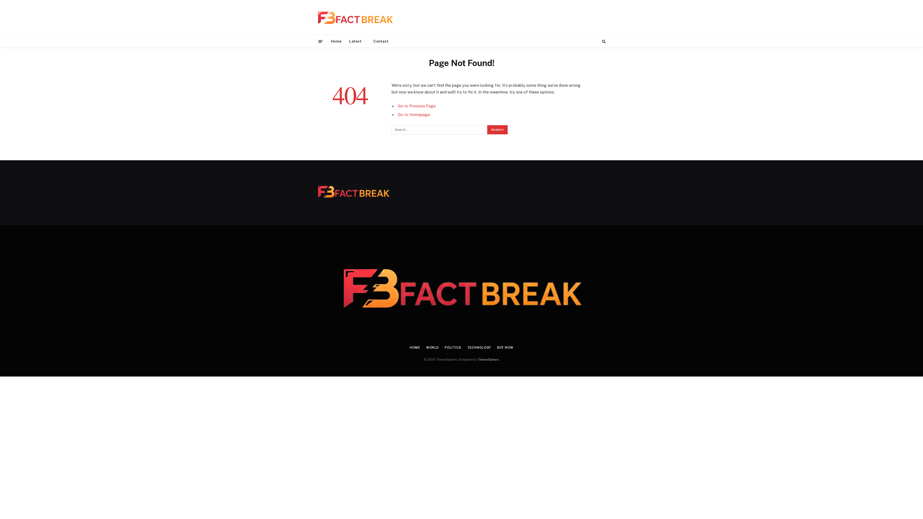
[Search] (603, 41)
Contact (380, 41)
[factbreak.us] (355, 17)
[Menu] (320, 41)
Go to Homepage (414, 114)
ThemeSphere (488, 359)
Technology (479, 347)
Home (336, 41)
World (432, 347)
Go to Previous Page (417, 106)
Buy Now (505, 347)
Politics (453, 347)
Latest (355, 41)
